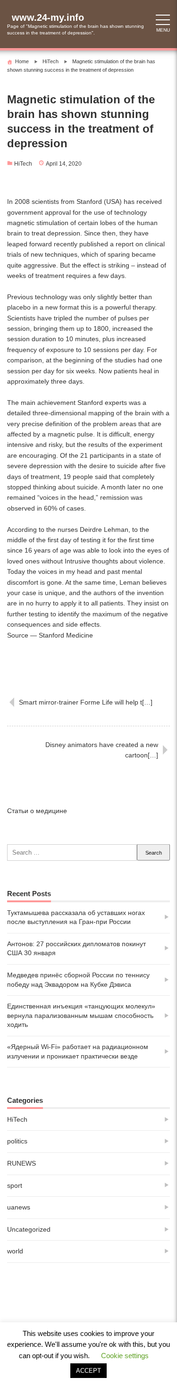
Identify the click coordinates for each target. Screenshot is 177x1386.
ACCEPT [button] (88, 1370)
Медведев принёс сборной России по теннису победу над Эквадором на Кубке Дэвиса (78, 979)
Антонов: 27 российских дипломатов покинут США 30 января (76, 948)
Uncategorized (29, 1229)
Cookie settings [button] (125, 1356)
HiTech (23, 163)
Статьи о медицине (37, 811)
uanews (18, 1207)
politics (17, 1141)
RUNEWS (21, 1163)
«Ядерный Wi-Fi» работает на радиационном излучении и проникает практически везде (77, 1051)
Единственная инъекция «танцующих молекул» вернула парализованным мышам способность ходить (81, 1015)
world (15, 1251)
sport (14, 1185)
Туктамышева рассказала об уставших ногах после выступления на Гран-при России (76, 917)
